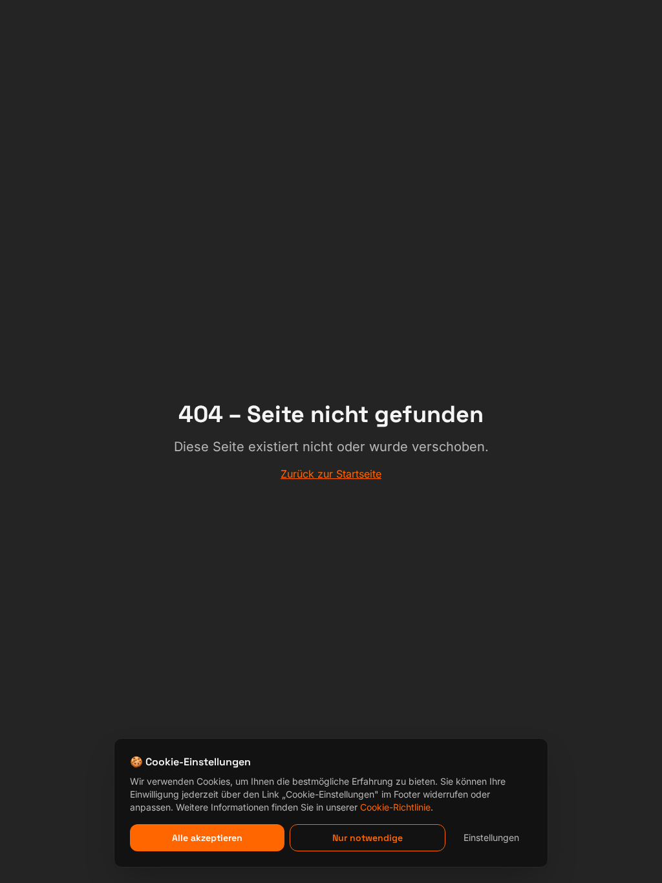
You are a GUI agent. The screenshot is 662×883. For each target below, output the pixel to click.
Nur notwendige (367, 838)
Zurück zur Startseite (331, 473)
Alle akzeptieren (207, 838)
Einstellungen (491, 837)
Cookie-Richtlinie (395, 807)
